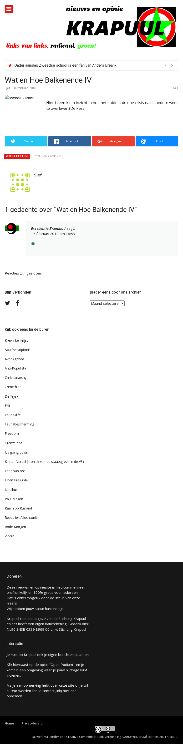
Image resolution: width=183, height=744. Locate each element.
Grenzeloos (13, 443)
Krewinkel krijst (16, 340)
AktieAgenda (14, 359)
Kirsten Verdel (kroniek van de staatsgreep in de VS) (44, 461)
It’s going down (16, 452)
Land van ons (15, 471)
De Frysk (11, 396)
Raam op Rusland (18, 508)
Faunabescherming (19, 424)
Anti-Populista (15, 368)
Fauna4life (13, 415)
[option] (94, 65)
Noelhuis (11, 489)
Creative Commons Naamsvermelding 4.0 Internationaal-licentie (112, 736)
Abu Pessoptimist (18, 349)
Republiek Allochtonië (21, 517)
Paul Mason (14, 499)
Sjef (7, 88)
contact (48, 690)
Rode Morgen (15, 526)
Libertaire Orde (16, 480)
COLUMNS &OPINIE (48, 156)
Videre (9, 536)
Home (9, 723)
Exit (7, 405)
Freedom (12, 433)
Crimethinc (13, 386)
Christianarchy (15, 377)
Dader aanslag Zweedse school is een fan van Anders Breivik (65, 65)
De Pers (77, 108)
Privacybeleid (32, 723)
